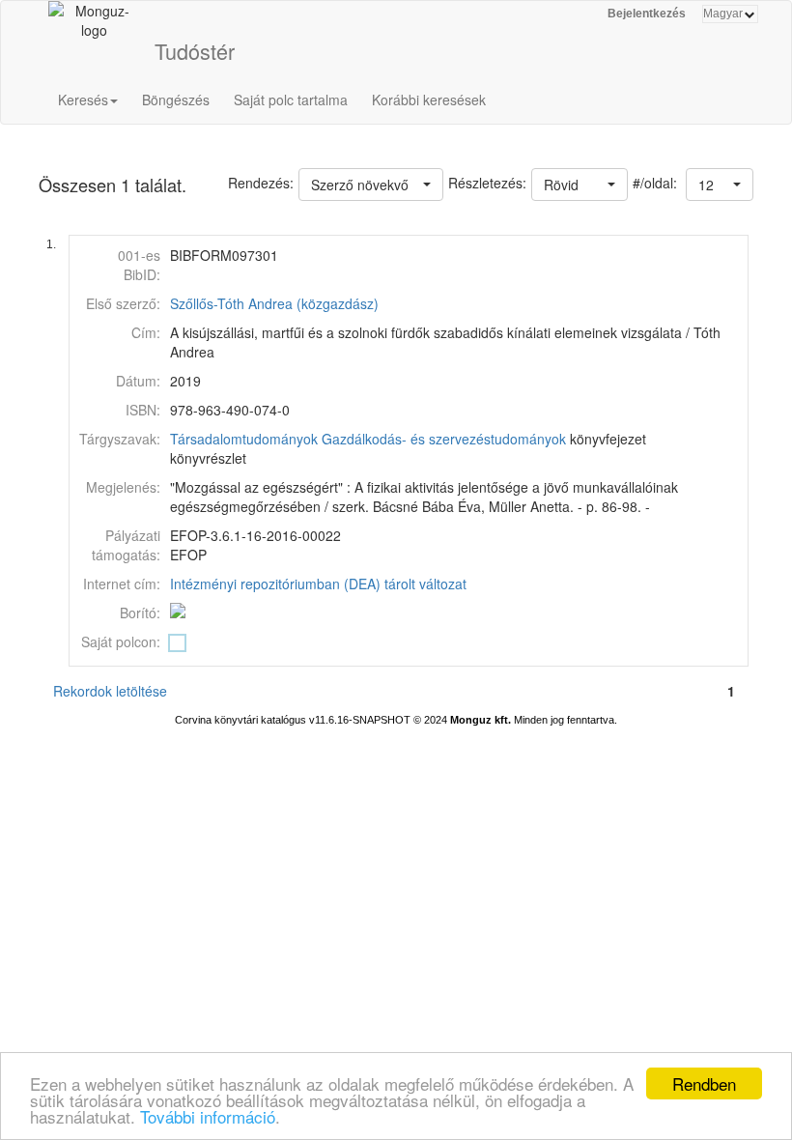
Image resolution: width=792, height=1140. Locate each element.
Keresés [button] (83, 99)
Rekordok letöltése (110, 690)
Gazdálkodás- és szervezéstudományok (444, 438)
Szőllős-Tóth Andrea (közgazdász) (274, 303)
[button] (719, 184)
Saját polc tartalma (291, 99)
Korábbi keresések (429, 99)
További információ (207, 1116)
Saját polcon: (120, 641)
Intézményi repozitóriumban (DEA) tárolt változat (318, 583)
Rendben (704, 1083)
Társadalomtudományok (244, 438)
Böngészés (176, 99)
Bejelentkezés (647, 13)
